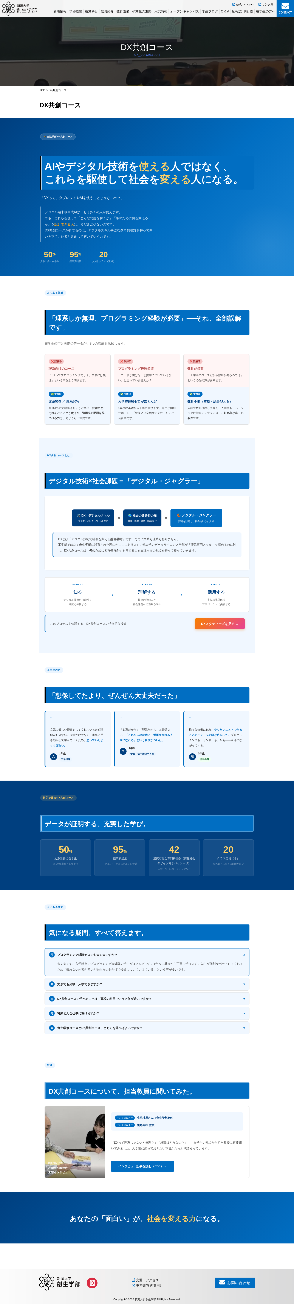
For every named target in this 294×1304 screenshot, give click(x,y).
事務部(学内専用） (149, 1285)
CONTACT (285, 12)
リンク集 (267, 4)
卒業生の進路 (142, 11)
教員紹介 (107, 11)
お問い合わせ (238, 1283)
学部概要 (75, 11)
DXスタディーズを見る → (220, 624)
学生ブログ (210, 11)
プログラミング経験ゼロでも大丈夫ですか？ (148, 955)
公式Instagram (244, 4)
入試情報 (160, 11)
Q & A (225, 11)
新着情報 (60, 11)
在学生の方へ (265, 11)
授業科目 (91, 11)
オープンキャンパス (184, 11)
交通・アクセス (147, 1280)
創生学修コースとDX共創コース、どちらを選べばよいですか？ (148, 1028)
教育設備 (122, 11)
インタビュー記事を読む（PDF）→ (142, 1166)
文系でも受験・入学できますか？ (148, 984)
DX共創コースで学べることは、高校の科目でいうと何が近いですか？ (148, 998)
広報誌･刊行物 (242, 11)
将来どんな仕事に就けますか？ (148, 1013)
